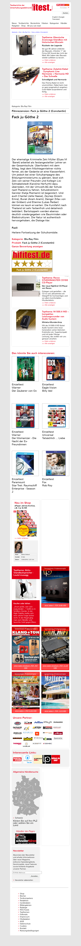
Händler (64, 23)
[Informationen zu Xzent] (37, 745)
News (14, 23)
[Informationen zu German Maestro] (47, 729)
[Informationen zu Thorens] (17, 745)
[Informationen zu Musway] (17, 739)
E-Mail (23, 557)
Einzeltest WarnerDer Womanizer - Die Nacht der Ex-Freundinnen (24, 438)
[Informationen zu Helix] (17, 734)
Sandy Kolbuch (25, 554)
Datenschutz (25, 923)
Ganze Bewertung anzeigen (27, 246)
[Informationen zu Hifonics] (27, 734)
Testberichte (23, 23)
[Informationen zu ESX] (26, 729)
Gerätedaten (25, 903)
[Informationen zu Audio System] (27, 723)
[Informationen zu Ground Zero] (56, 729)
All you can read (34, 26)
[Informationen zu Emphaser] (17, 729)
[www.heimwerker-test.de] (38, 765)
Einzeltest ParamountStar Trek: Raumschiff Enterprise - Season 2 (24, 485)
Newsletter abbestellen (24, 880)
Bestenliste (35, 23)
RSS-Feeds (24, 910)
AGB (22, 921)
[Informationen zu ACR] (17, 723)
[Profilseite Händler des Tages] (25, 843)
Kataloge (23, 907)
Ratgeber (16, 26)
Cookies (23, 926)
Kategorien (54, 23)
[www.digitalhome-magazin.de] (17, 765)
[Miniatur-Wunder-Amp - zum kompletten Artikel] (27, 327)
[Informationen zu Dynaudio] (58, 723)
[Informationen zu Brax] (47, 723)
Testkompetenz (26, 898)
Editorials (24, 914)
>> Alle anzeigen (48, 62)
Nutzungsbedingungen (29, 930)
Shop (23, 26)
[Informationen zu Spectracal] (58, 739)
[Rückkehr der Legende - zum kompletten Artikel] (27, 50)
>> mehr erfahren (21, 538)
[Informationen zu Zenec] (47, 745)
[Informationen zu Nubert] (27, 739)
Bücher (23, 896)
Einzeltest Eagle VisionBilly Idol (49, 387)
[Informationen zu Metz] (58, 734)
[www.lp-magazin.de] (46, 765)
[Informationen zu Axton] (38, 723)
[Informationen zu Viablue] (26, 745)
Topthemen (24, 912)
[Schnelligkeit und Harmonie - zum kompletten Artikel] (27, 83)
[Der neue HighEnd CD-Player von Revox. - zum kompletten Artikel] (27, 292)
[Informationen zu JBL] (37, 734)
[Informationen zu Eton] (37, 729)
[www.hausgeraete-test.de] (27, 765)
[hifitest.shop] (55, 765)
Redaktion (24, 900)
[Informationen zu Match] (47, 734)
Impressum (25, 917)
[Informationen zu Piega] (38, 739)
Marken (45, 23)
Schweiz (19, 818)
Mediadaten (25, 919)
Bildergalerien (25, 905)
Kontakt (23, 928)
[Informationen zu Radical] (47, 739)
